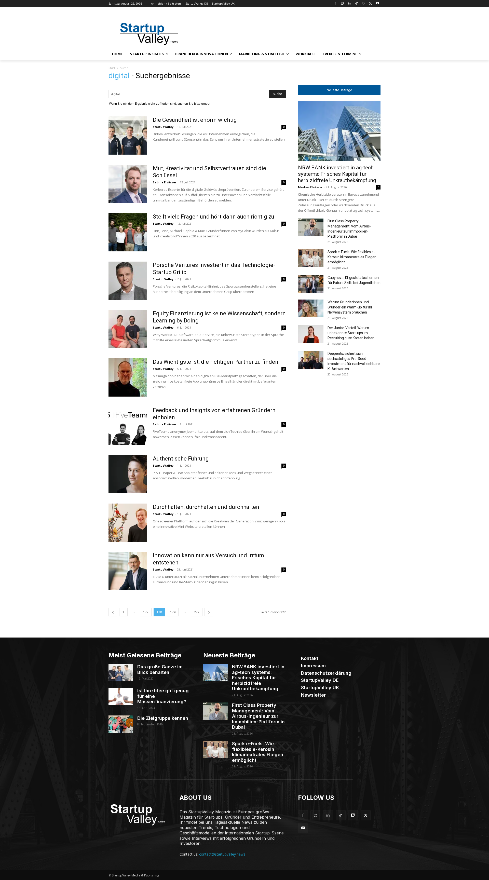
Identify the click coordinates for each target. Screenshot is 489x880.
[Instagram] (342, 4)
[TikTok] (356, 4)
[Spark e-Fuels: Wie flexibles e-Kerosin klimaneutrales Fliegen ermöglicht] (310, 258)
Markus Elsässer (310, 187)
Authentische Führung (181, 458)
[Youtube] (378, 4)
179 (172, 612)
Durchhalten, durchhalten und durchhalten (206, 507)
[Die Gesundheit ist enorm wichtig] (127, 135)
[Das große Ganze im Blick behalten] (120, 672)
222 (196, 612)
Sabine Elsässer (164, 182)
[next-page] (209, 612)
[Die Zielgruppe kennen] (120, 724)
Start (111, 68)
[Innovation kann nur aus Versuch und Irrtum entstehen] (127, 571)
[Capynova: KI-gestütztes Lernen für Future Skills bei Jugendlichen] (310, 284)
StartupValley (163, 127)
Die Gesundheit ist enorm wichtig (195, 120)
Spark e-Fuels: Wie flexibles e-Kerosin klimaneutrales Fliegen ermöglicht (352, 257)
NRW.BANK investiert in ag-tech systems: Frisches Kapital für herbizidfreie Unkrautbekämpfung (337, 174)
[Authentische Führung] (127, 474)
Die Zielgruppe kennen (162, 718)
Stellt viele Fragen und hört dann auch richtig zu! (214, 216)
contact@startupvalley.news (222, 854)
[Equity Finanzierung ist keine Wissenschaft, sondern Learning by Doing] (127, 329)
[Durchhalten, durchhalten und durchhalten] (127, 523)
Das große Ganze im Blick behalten (160, 669)
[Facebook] (335, 4)
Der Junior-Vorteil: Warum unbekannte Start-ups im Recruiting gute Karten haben (351, 333)
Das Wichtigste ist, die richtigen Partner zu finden (215, 362)
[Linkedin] (349, 4)
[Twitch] (363, 4)
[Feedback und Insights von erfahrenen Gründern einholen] (127, 426)
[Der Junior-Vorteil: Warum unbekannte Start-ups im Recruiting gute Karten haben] (310, 334)
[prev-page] (112, 612)
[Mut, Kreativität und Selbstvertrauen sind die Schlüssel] (127, 184)
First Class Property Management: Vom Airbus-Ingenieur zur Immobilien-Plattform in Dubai (258, 716)
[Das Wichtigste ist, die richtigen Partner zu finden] (127, 377)
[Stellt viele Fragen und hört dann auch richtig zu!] (127, 232)
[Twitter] (370, 4)
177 (145, 612)
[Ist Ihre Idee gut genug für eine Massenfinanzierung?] (120, 696)
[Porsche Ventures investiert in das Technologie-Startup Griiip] (127, 281)
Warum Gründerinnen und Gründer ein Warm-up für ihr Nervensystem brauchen (350, 307)
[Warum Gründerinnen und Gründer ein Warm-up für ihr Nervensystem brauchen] (310, 308)
